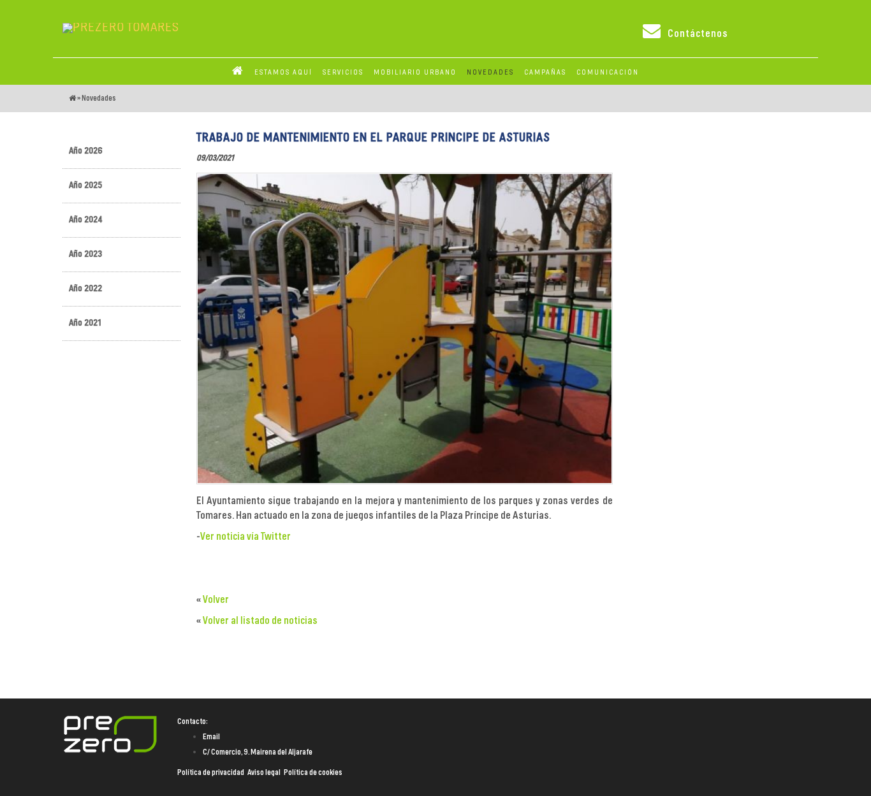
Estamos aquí (283, 72)
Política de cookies (313, 772)
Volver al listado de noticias (260, 621)
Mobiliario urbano (415, 72)
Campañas (545, 72)
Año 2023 (85, 254)
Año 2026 (86, 151)
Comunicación (607, 72)
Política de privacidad (210, 772)
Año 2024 (86, 219)
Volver (216, 600)
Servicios (343, 72)
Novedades (99, 98)
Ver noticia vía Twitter (245, 537)
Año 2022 (85, 288)
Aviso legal (264, 772)
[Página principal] (72, 98)
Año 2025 (85, 185)
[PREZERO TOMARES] (120, 28)
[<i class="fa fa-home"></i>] (238, 72)
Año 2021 (85, 323)
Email (211, 737)
